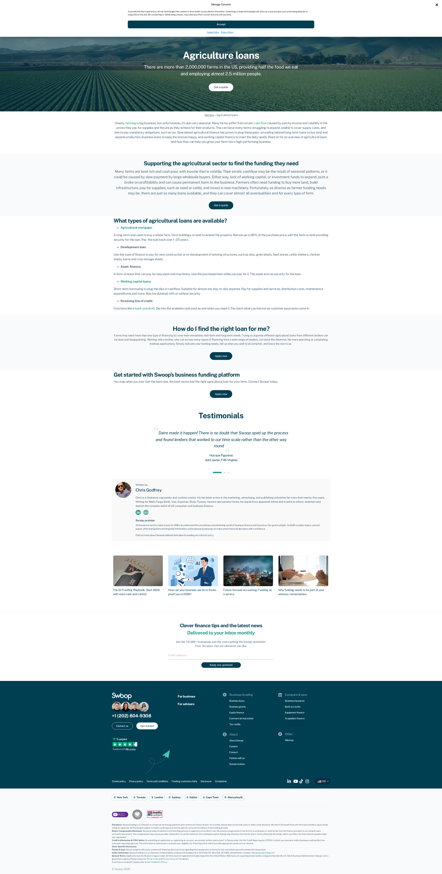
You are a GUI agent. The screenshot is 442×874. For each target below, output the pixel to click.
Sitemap (289, 740)
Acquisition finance (295, 718)
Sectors (209, 115)
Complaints (221, 781)
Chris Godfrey (149, 490)
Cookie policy (119, 781)
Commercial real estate (241, 718)
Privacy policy (136, 781)
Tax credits (235, 724)
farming (130, 123)
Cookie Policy (213, 32)
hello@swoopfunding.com (263, 853)
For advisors (186, 704)
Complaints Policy (159, 862)
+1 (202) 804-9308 (131, 715)
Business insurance (295, 700)
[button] (437, 4)
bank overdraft (145, 308)
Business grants (237, 706)
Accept (221, 24)
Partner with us (237, 758)
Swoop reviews (237, 764)
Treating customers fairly (184, 781)
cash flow (260, 123)
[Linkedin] (138, 512)
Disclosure (206, 781)
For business (186, 696)
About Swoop (236, 740)
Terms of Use (152, 859)
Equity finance (236, 712)
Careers (233, 746)
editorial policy (206, 535)
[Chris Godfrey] (123, 489)
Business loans (236, 700)
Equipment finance (294, 712)
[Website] (145, 512)
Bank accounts (292, 706)
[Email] (221, 655)
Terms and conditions (157, 781)
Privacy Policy (227, 32)
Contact (233, 752)
